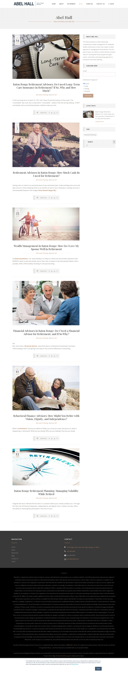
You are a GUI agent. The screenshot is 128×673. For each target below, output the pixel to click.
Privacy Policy (74, 664)
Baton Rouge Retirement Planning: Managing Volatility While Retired (46, 492)
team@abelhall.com (73, 559)
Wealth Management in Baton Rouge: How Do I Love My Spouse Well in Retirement (46, 247)
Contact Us (15, 559)
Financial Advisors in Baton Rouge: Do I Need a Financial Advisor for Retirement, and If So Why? (46, 332)
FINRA (68, 645)
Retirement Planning (42, 95)
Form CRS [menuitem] (89, 4)
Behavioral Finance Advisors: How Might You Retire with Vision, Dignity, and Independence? (46, 417)
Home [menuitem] (54, 4)
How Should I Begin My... (48, 190)
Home (13, 547)
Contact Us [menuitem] (100, 4)
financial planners (21, 259)
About (13, 550)
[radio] (99, 83)
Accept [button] (98, 668)
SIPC (72, 645)
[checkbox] (99, 87)
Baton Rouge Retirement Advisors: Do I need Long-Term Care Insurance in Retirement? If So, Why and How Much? (46, 87)
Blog (13, 556)
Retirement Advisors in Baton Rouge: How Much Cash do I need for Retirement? (46, 174)
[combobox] (99, 142)
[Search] (114, 142)
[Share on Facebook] (49, 113)
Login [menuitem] (112, 4)
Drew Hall (54, 95)
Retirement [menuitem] (71, 4)
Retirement (15, 553)
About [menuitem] (61, 4)
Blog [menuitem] (81, 4)
